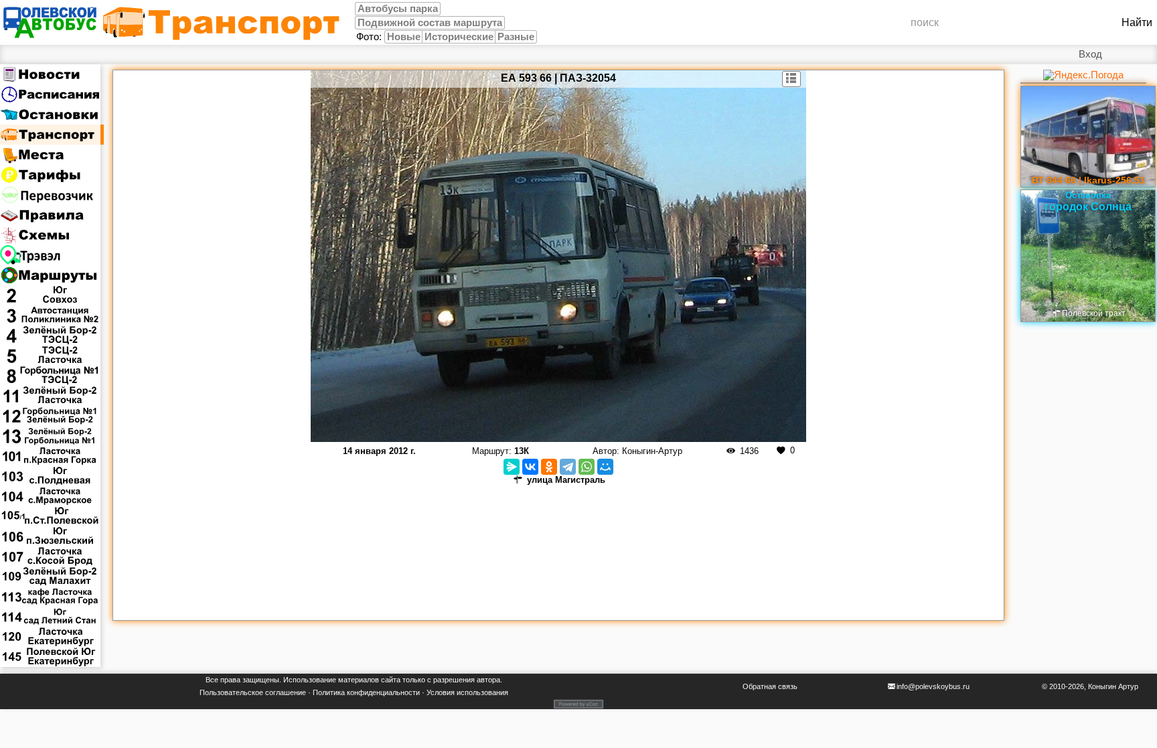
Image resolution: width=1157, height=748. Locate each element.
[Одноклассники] (549, 467)
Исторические (459, 36)
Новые (403, 36)
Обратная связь (770, 686)
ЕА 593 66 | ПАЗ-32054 (558, 78)
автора (488, 680)
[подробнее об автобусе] (791, 79)
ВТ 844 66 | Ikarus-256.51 (1088, 180)
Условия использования (467, 692)
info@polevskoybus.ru (933, 686)
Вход (1090, 54)
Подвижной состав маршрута (430, 22)
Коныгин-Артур (652, 451)
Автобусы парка (398, 8)
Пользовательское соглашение (253, 692)
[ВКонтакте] (530, 467)
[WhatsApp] (586, 467)
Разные (515, 36)
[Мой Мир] (605, 467)
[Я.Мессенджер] (512, 467)
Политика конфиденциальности (366, 692)
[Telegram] (568, 467)
